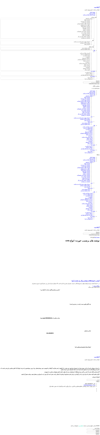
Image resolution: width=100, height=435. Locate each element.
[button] (50, 81)
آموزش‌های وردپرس (88, 128)
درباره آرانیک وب (89, 146)
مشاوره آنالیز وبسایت (85, 119)
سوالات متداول (89, 147)
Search (97, 82)
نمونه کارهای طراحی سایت (89, 93)
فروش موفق (90, 138)
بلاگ (94, 125)
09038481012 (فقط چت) (46, 318)
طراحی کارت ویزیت (85, 98)
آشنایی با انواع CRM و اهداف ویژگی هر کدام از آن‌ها (85, 281)
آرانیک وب (96, 7)
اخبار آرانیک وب (89, 129)
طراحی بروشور (86, 107)
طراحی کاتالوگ (86, 106)
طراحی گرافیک (89, 96)
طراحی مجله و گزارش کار (84, 114)
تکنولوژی (90, 130)
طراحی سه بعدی (86, 105)
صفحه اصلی (92, 90)
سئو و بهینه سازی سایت (87, 137)
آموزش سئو (87, 120)
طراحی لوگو (87, 97)
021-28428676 (50, 333)
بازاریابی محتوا (89, 134)
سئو (92, 116)
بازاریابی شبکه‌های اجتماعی (86, 133)
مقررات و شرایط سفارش (87, 148)
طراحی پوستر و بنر (85, 110)
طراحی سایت (92, 92)
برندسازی (90, 135)
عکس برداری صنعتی (85, 102)
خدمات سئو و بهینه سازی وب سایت (82, 117)
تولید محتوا (90, 121)
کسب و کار (90, 143)
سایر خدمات (92, 94)
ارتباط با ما (92, 150)
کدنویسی (91, 141)
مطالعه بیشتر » (95, 285)
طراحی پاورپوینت (86, 111)
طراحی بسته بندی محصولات (83, 108)
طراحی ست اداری (85, 99)
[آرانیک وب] (89, 4)
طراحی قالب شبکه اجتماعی (83, 101)
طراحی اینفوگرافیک (85, 103)
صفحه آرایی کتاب (86, 112)
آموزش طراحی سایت (88, 126)
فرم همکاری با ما (89, 152)
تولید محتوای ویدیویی (85, 124)
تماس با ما (90, 151)
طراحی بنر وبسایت (85, 115)
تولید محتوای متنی (86, 123)
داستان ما (93, 144)
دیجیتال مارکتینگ (89, 132)
